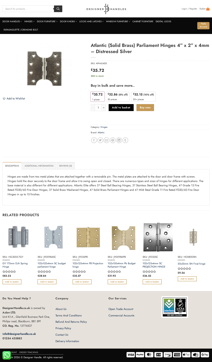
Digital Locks (163, 21)
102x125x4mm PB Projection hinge (88, 265)
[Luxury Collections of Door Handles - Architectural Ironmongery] (106, 9)
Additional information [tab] (39, 165)
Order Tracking (28, 352)
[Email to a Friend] (106, 140)
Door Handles (11, 21)
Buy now (145, 107)
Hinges (28, 21)
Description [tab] (12, 165)
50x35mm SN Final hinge (191, 264)
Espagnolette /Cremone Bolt (21, 29)
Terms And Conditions (68, 315)
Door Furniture (46, 21)
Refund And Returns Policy (71, 322)
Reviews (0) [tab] (65, 165)
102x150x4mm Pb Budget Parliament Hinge (121, 265)
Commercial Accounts (121, 315)
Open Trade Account (120, 309)
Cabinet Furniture (142, 21)
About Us (60, 309)
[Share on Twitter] (100, 140)
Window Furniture (117, 21)
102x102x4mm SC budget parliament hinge (52, 265)
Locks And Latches (90, 21)
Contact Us (61, 335)
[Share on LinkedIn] (119, 140)
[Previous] (2, 256)
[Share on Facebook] (94, 140)
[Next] (209, 256)
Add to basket (121, 107)
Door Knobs (67, 21)
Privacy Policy (63, 328)
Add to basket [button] (12, 281)
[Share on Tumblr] (125, 140)
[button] (189, 9)
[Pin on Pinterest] (113, 140)
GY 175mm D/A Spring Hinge (15, 265)
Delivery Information (67, 341)
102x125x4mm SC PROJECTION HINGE (154, 265)
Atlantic (101, 132)
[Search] (58, 8)
